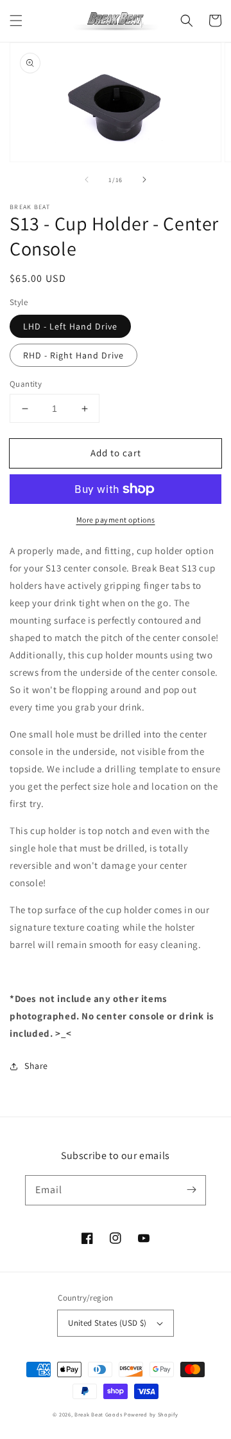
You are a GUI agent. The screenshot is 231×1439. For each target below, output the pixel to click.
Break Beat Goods (98, 1414)
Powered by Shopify (151, 1414)
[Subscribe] (191, 1190)
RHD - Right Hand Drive (73, 355)
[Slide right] (144, 179)
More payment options (115, 520)
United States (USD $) (107, 1322)
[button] (16, 20)
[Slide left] (87, 179)
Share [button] (36, 1066)
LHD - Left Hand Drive (70, 326)
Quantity (26, 383)
